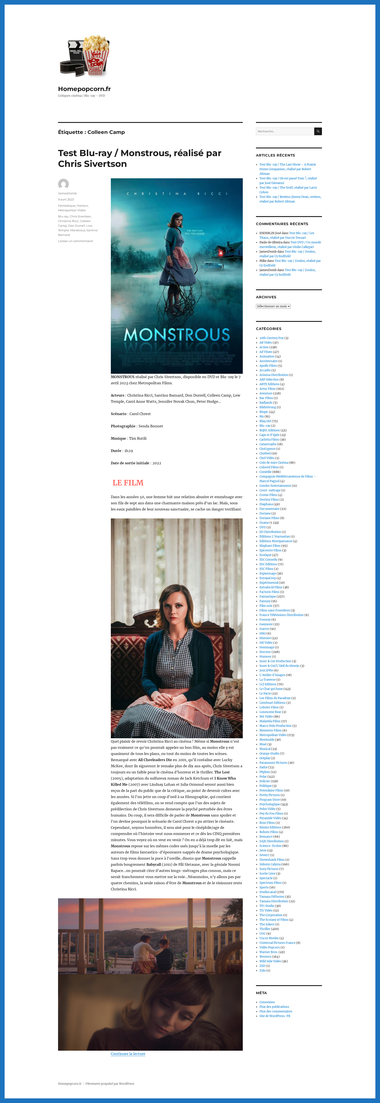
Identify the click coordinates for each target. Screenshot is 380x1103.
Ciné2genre (267, 449)
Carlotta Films (269, 439)
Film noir (265, 606)
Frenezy (265, 620)
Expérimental (268, 583)
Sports (264, 887)
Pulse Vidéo (267, 809)
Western (265, 957)
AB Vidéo (265, 343)
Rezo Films (267, 823)
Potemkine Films (271, 790)
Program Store (269, 800)
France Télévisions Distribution (281, 615)
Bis (261, 416)
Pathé (263, 767)
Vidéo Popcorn (269, 947)
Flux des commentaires (275, 1011)
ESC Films (266, 569)
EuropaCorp (267, 578)
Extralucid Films (270, 587)
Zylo (262, 970)
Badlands (265, 403)
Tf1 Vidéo (265, 910)
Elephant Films (270, 546)
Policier (264, 781)
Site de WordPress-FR (274, 1016)
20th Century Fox (271, 338)
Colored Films (269, 467)
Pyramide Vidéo (270, 818)
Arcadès (265, 370)
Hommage (266, 647)
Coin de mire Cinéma (273, 463)
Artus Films (267, 389)
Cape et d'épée (269, 435)
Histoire (265, 638)
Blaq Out (265, 421)
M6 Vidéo (266, 716)
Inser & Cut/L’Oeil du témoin (279, 666)
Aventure (265, 393)
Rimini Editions (270, 827)
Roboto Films (268, 832)
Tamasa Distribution (273, 901)
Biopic (263, 412)
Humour (265, 656)
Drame (264, 523)
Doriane (265, 513)
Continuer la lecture (128, 1054)
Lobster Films (269, 707)
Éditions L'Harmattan (274, 536)
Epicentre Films (270, 550)
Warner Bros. (268, 952)
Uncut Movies (269, 938)
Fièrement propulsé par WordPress (110, 1084)
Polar (263, 776)
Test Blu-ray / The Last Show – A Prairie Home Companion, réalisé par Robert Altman (287, 169)
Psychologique (269, 804)
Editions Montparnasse (275, 541)
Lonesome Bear (270, 712)
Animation (266, 356)
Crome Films (268, 495)
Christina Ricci (68, 221)
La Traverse (267, 680)
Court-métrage (270, 490)
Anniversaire (268, 361)
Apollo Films (268, 366)
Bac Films (266, 398)
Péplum (264, 772)
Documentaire (269, 509)
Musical (264, 749)
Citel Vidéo (266, 458)
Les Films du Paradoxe (275, 698)
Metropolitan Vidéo (72, 210)
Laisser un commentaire (75, 241)
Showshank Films (272, 860)
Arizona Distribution (273, 375)
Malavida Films (270, 721)
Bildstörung (267, 407)
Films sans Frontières (274, 610)
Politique (265, 786)
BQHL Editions (269, 430)
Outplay (264, 758)
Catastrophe (267, 444)
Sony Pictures (269, 869)
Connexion (267, 1002)
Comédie (265, 472)
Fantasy (264, 601)
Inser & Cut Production (275, 661)
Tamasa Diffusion (271, 897)
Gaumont (266, 624)
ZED (262, 966)
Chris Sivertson (80, 216)
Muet (263, 744)
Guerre (264, 629)
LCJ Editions (267, 684)
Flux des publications (274, 1007)
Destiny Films (269, 499)
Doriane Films (269, 518)
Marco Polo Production (275, 726)
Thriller (264, 929)
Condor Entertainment (275, 486)
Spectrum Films (270, 883)
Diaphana (266, 504)
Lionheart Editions (272, 703)
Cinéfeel (265, 453)
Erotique (265, 555)
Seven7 (264, 855)
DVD (262, 527)
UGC (262, 933)
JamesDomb (67, 193)
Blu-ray (63, 216)
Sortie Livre (267, 873)
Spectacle (266, 878)
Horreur (82, 205)
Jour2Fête (266, 670)
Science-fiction (270, 846)
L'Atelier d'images (272, 675)
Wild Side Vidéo (270, 961)
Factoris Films (269, 592)
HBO (262, 633)
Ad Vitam (265, 352)
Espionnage (267, 573)
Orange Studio (269, 753)
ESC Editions (268, 564)
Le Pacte (265, 693)
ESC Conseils (268, 560)
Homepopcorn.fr (84, 89)
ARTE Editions (269, 384)
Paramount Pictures (273, 763)
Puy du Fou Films (271, 813)
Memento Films (270, 730)
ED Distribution (270, 532)
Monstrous (77, 230)
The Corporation (271, 915)
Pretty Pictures (269, 795)
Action (264, 347)
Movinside (266, 740)
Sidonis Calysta (270, 864)
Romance (266, 837)
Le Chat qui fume (271, 689)
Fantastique (66, 205)
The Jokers (267, 924)
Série (263, 850)
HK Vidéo (265, 643)
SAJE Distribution (271, 841)
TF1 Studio (266, 906)
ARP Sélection (269, 379)
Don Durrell (76, 225)
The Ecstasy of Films (273, 920)
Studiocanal (267, 892)
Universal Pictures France (277, 943)
